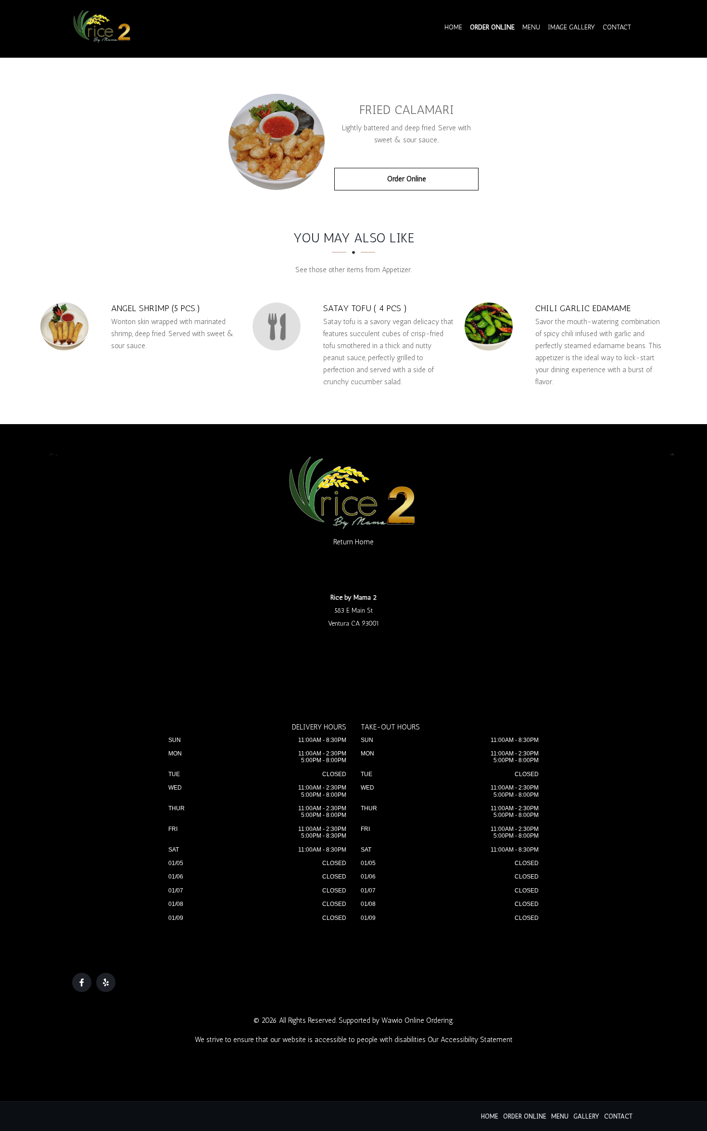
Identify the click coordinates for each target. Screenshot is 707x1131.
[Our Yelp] (105, 982)
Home (453, 27)
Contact (617, 27)
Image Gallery (571, 27)
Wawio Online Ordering (417, 1020)
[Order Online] (276, 142)
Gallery (586, 1116)
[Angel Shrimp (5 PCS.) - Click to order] (66, 326)
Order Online (492, 27)
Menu (531, 27)
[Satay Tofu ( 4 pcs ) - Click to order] (278, 326)
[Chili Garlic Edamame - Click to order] (491, 326)
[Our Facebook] (81, 982)
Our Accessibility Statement (470, 1039)
